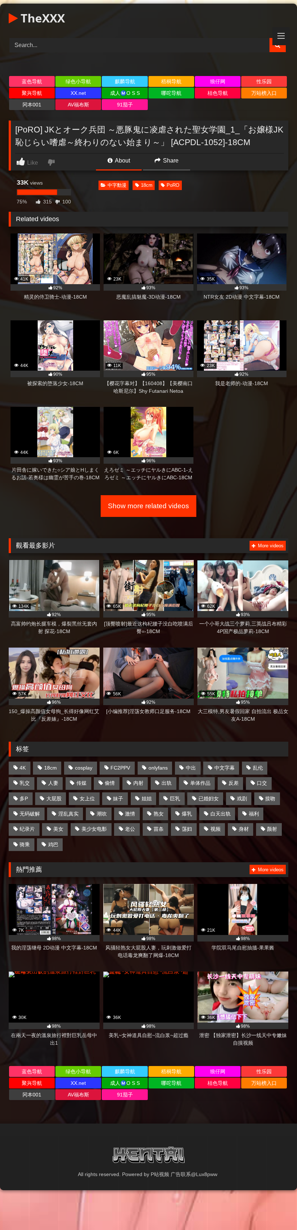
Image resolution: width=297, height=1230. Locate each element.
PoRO (173, 185)
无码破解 (30, 814)
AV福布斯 (78, 105)
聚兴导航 (32, 93)
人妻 (53, 783)
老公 (130, 829)
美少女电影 (94, 829)
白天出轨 (220, 814)
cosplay (83, 768)
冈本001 (31, 105)
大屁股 (54, 798)
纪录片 (27, 829)
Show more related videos (148, 506)
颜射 (272, 829)
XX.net (78, 93)
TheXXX (41, 18)
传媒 (81, 783)
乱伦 (258, 768)
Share (170, 160)
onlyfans (158, 768)
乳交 (25, 783)
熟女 (159, 814)
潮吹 (102, 814)
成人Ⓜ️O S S (125, 93)
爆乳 (187, 814)
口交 (262, 783)
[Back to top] (275, 1208)
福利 (254, 814)
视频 (215, 829)
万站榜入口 (264, 93)
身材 (244, 829)
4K (23, 768)
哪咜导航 (171, 93)
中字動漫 (117, 185)
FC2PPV (120, 768)
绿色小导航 (78, 81)
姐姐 (147, 798)
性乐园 (264, 81)
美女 (58, 829)
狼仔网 (217, 81)
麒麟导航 (125, 81)
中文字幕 (224, 768)
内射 (138, 783)
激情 (130, 814)
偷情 (110, 783)
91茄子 (125, 105)
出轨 (167, 783)
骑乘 (25, 844)
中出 (191, 768)
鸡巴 (53, 844)
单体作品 (200, 783)
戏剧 (242, 798)
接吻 (270, 798)
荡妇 (187, 829)
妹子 (118, 798)
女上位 (87, 798)
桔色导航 (218, 93)
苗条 (159, 829)
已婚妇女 (208, 798)
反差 (234, 783)
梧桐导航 (171, 81)
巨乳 (175, 798)
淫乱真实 (68, 814)
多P (24, 798)
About (122, 160)
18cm (146, 185)
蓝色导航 (32, 81)
